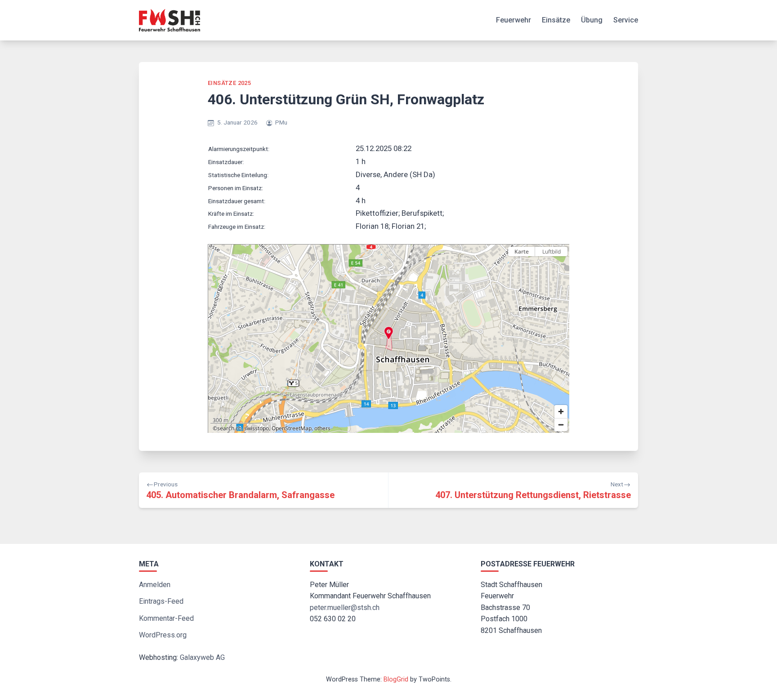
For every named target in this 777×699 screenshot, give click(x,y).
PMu (281, 122)
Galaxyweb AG (202, 657)
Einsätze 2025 (229, 83)
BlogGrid (396, 679)
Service (625, 20)
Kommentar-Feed (166, 618)
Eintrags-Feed (161, 601)
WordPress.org (163, 635)
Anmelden (154, 584)
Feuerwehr (513, 20)
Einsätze (556, 20)
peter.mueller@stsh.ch (345, 607)
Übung (592, 20)
